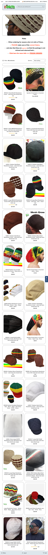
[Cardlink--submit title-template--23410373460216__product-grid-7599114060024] (35, 256)
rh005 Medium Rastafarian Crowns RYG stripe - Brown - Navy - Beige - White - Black (13, 305)
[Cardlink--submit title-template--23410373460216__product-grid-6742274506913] (35, 79)
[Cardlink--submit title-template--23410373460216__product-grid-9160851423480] (35, 528)
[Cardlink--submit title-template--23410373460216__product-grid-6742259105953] (35, 290)
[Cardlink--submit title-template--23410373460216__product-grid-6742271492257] (13, 115)
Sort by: (30, 60)
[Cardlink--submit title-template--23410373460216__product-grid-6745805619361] (35, 186)
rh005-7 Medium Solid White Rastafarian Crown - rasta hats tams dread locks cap (35, 407)
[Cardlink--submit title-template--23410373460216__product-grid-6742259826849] (35, 115)
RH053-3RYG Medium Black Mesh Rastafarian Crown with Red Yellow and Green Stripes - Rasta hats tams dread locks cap (35, 475)
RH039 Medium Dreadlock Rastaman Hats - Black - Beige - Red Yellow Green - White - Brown (13, 407)
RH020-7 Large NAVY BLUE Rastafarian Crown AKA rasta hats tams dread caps (35, 440)
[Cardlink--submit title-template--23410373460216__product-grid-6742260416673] (13, 494)
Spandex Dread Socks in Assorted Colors (35, 93)
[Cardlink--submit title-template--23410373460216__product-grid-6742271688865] (13, 151)
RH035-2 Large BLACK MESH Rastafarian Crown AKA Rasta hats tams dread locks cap (13, 339)
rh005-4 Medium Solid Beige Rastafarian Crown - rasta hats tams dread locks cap (35, 305)
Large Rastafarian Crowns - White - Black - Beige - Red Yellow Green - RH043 (13, 510)
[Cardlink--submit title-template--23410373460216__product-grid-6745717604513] (35, 494)
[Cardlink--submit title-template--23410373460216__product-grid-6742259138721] (35, 391)
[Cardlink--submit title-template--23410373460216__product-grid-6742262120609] (13, 459)
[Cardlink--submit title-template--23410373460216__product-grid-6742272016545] (13, 425)
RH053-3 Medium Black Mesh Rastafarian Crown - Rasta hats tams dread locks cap (35, 237)
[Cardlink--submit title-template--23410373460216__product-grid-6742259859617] (13, 528)
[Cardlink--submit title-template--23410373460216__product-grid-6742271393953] (13, 186)
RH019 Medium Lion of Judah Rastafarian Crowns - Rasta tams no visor (13, 271)
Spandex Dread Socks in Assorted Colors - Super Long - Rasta (35, 338)
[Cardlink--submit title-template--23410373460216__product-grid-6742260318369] (13, 391)
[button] (45, 553)
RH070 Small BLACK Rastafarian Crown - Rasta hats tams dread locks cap (35, 543)
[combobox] (31, 6)
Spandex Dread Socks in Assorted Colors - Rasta (35, 270)
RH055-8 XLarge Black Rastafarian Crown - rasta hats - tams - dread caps (35, 201)
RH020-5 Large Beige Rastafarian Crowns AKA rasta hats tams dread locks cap (13, 474)
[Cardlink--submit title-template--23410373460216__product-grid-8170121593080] (35, 324)
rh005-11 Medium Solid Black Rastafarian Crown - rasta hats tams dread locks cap (35, 166)
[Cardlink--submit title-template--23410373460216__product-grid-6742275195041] (35, 425)
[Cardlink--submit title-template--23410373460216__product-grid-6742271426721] (13, 79)
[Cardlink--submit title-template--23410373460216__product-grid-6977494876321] (35, 222)
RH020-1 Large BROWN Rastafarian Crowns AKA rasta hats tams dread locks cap (13, 201)
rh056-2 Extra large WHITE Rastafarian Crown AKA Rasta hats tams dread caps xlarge (13, 440)
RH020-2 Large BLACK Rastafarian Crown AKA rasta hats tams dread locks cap (35, 130)
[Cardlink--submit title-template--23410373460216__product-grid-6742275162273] (35, 358)
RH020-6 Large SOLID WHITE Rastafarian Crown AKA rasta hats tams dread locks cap (12, 543)
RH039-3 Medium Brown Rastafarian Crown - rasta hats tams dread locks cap (13, 373)
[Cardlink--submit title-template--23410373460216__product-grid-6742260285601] (13, 324)
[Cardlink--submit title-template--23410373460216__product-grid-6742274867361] (13, 290)
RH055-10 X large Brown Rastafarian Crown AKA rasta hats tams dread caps (35, 373)
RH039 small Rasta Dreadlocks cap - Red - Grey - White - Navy (35, 509)
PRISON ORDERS (36, 53)
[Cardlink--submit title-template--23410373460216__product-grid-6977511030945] (35, 459)
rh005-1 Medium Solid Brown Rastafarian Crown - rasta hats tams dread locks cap (13, 237)
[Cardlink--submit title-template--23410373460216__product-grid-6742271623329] (13, 358)
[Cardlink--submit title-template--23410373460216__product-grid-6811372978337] (13, 256)
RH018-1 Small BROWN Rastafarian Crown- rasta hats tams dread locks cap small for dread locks (13, 130)
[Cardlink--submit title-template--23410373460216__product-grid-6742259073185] (13, 222)
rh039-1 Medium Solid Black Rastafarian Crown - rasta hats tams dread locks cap (13, 166)
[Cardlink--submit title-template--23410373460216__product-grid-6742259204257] (35, 151)
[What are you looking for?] (43, 6)
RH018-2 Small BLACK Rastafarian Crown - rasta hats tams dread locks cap (13, 94)
